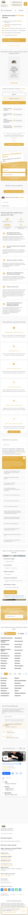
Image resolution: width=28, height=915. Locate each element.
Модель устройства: (9, 571)
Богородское (4, 678)
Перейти (22, 197)
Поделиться (2, 889)
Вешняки (17, 678)
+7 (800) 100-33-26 (17, 4)
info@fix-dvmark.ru (6, 861)
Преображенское (5, 693)
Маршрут (7, 773)
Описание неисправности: (10, 578)
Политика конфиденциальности (14, 900)
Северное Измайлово (20, 693)
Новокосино (4, 690)
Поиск (13, 94)
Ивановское (18, 683)
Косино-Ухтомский (19, 685)
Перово (16, 690)
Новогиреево (18, 688)
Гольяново (3, 683)
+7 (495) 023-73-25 (17, 2)
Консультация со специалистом (15, 144)
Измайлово (3, 685)
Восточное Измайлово (20, 680)
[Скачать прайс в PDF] (14, 140)
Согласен (24, 910)
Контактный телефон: (9, 558)
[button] (2, 633)
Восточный (3, 680)
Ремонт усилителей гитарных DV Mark (13, 191)
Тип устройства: (8, 565)
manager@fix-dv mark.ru (7, 865)
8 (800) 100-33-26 (5, 858)
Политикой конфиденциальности (17, 597)
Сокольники (18, 695)
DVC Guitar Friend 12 (5, 205)
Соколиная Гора (5, 695)
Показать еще (14, 82)
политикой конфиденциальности (16, 178)
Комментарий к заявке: (10, 584)
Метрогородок (4, 688)
